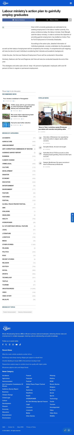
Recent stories (8, 259)
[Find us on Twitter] (6, 344)
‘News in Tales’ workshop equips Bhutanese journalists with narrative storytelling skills (52, 128)
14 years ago (8, 101)
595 (23, 119)
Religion (5, 263)
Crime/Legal (7, 164)
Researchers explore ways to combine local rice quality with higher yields (24, 364)
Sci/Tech (5, 266)
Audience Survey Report (11, 152)
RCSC (4, 255)
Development (7, 171)
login (8, 91)
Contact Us (11, 427)
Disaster (5, 175)
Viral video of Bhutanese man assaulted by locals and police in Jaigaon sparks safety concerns (55, 139)
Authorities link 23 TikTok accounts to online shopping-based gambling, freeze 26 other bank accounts (57, 154)
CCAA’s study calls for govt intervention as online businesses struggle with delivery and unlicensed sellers (23, 106)
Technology (7, 277)
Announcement (8, 145)
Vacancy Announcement (25, 312)
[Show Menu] (71, 3)
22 (14, 101)
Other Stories (7, 244)
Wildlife (5, 299)
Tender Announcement (9, 312)
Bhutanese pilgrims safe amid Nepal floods (15, 367)
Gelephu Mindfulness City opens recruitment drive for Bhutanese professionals (56, 163)
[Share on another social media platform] (70, 19)
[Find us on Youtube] (16, 345)
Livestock (6, 237)
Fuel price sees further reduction (20, 123)
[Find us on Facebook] (2, 345)
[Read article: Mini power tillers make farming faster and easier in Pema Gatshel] (6, 116)
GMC (3, 208)
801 (21, 110)
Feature (5, 193)
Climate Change (8, 160)
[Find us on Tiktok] (20, 344)
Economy (5, 178)
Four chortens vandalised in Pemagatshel (15, 98)
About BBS (20, 427)
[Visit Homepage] (5, 3)
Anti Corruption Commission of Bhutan (17, 149)
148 (22, 125)
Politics (5, 252)
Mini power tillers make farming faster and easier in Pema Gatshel (22, 115)
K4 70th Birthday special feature (15, 226)
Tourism (5, 285)
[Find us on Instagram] (13, 345)
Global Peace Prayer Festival (14, 204)
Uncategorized (8, 288)
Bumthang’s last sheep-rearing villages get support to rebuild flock (22, 357)
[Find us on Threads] (9, 344)
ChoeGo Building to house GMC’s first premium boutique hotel (21, 361)
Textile (5, 281)
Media (4, 241)
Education (6, 182)
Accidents (6, 138)
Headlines (6, 215)
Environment (7, 189)
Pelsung (5, 248)
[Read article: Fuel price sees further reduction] (6, 124)
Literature (6, 233)
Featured (6, 197)
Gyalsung (6, 211)
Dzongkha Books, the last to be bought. (54, 147)
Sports (5, 274)
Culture (5, 167)
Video (4, 292)
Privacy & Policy (31, 427)
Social (4, 270)
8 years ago (15, 125)
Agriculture (7, 141)
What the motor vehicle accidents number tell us (17, 354)
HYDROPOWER (7, 222)
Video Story (6, 296)
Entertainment (8, 186)
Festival (5, 200)
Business (5, 156)
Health (5, 219)
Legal (4, 230)
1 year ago (15, 110)
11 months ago (16, 119)
